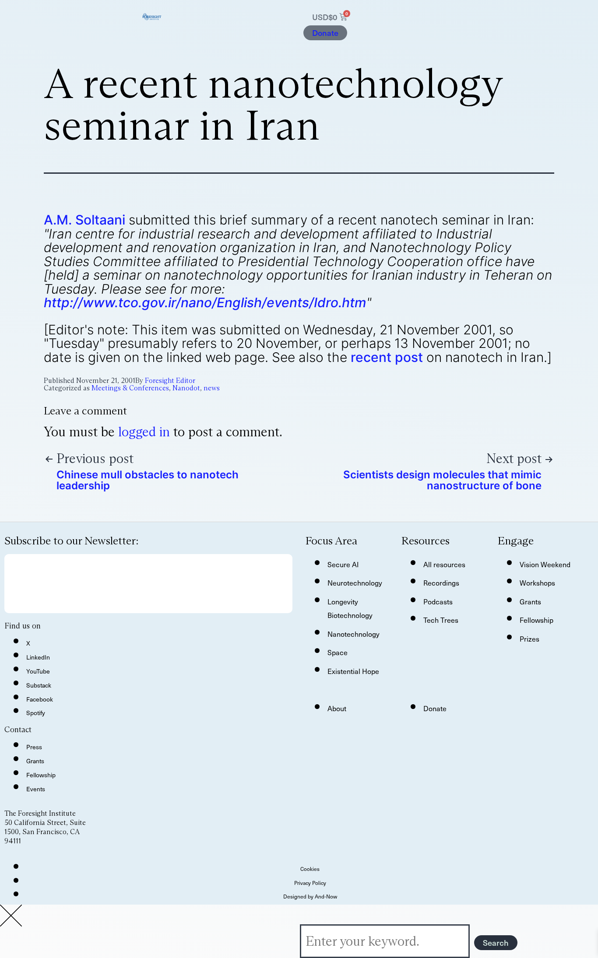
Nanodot (186, 388)
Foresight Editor (170, 380)
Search (496, 942)
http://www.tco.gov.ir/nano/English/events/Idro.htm (205, 302)
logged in (144, 432)
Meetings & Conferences (130, 388)
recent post (387, 357)
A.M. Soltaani (84, 220)
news (212, 388)
